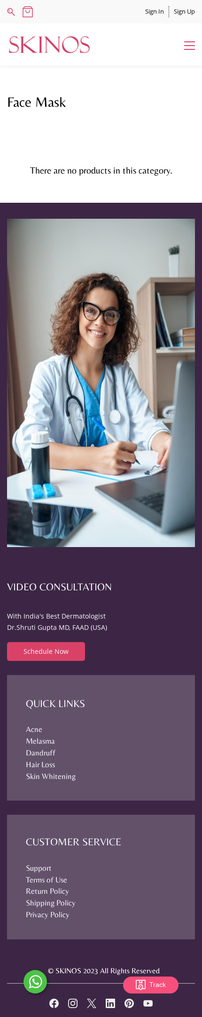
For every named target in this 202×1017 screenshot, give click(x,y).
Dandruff (40, 752)
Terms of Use (46, 879)
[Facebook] (54, 1003)
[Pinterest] (129, 1003)
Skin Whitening (51, 776)
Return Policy (47, 891)
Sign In (154, 11)
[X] (92, 1003)
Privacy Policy (48, 914)
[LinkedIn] (110, 1003)
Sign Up (184, 11)
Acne (34, 729)
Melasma (40, 741)
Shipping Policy (51, 902)
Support (39, 868)
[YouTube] (148, 1003)
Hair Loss (40, 764)
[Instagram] (73, 1003)
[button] (46, 651)
